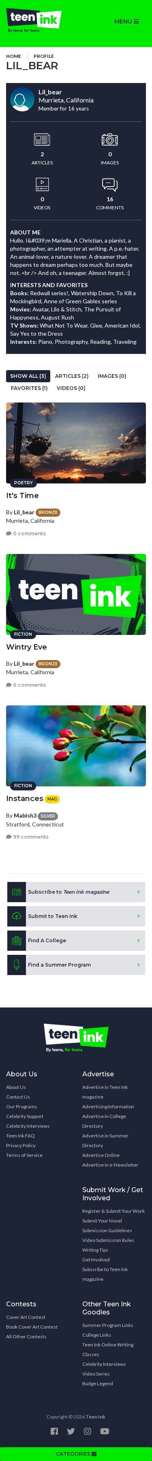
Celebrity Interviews (28, 1126)
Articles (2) (72, 376)
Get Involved (96, 1260)
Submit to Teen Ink (52, 916)
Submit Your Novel (102, 1221)
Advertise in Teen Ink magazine (105, 1092)
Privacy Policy (21, 1145)
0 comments (29, 533)
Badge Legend (97, 1383)
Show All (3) (28, 376)
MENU (124, 21)
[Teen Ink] (38, 20)
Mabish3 (25, 815)
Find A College (47, 940)
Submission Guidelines (107, 1230)
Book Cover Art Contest (32, 1327)
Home (13, 56)
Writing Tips (95, 1250)
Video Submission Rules (108, 1240)
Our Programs (21, 1106)
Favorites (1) (29, 388)
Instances (24, 798)
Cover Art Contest (25, 1317)
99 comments (30, 837)
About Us (16, 1087)
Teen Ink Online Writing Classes (107, 1349)
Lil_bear (24, 512)
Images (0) (112, 376)
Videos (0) (71, 388)
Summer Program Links (107, 1325)
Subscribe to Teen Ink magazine (105, 1274)
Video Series (96, 1374)
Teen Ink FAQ (20, 1136)
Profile (44, 56)
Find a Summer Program (59, 965)
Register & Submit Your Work (113, 1211)
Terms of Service (24, 1155)
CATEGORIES (74, 1454)
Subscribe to (68, 892)
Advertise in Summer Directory (105, 1140)
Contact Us (18, 1097)
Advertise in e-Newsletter (110, 1165)
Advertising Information (108, 1106)
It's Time (22, 495)
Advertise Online (101, 1155)
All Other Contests (26, 1336)
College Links (96, 1335)
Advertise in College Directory (104, 1121)
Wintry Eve (26, 647)
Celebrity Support (24, 1116)
